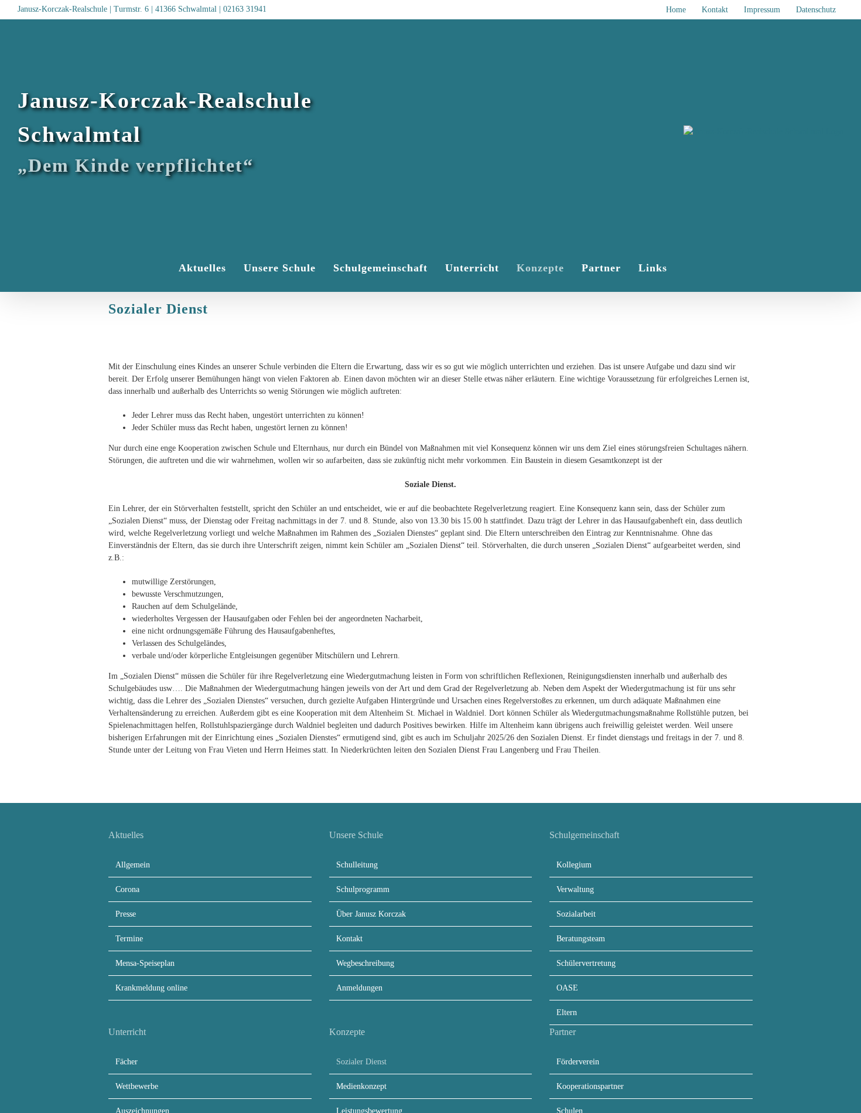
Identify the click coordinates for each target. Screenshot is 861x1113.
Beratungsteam (580, 938)
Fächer (126, 1061)
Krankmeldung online (151, 987)
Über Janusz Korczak (371, 914)
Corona (127, 889)
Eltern (566, 1012)
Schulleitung (357, 864)
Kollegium (574, 864)
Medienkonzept (361, 1086)
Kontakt (349, 938)
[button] (689, 267)
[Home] (156, 267)
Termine (129, 938)
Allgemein (132, 864)
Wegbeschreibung (365, 963)
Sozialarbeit (576, 914)
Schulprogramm (363, 889)
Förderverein (577, 1061)
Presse (125, 914)
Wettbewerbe (136, 1086)
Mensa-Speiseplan (145, 963)
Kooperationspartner (590, 1086)
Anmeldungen (359, 987)
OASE (567, 987)
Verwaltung (575, 889)
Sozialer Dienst (361, 1061)
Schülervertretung (586, 963)
